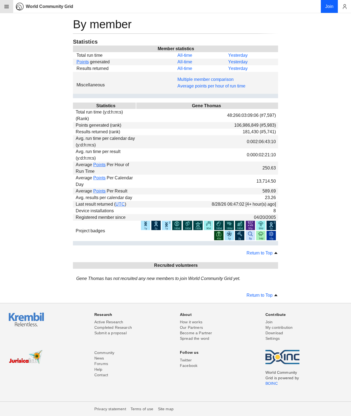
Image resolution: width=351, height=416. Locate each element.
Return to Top (260, 253)
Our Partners (191, 327)
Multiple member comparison (205, 79)
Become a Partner (196, 333)
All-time (184, 55)
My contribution (279, 327)
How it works (191, 322)
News (99, 358)
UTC (120, 204)
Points (83, 62)
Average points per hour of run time (211, 86)
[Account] (344, 6)
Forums (101, 363)
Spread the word (194, 338)
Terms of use (142, 409)
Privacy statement (110, 409)
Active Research (108, 322)
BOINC (271, 383)
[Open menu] (6, 6)
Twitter (186, 360)
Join (269, 322)
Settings (272, 338)
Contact (101, 375)
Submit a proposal (110, 333)
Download (274, 333)
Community (104, 352)
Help (98, 369)
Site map (166, 409)
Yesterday (238, 55)
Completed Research (113, 327)
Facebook (188, 365)
